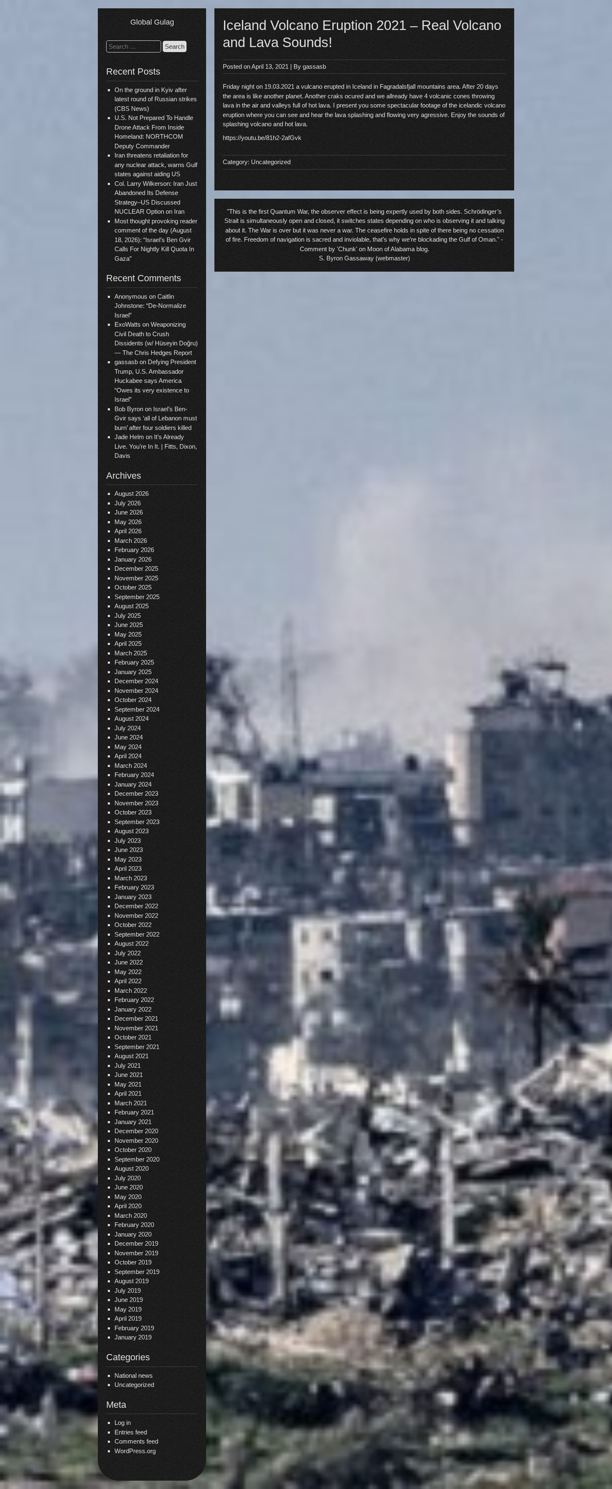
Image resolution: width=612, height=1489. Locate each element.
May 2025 (128, 634)
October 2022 (133, 924)
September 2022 (136, 934)
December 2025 (136, 568)
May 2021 (128, 1084)
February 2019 (134, 1328)
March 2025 (130, 653)
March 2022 (130, 990)
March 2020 (130, 1215)
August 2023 (131, 830)
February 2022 (134, 999)
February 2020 (134, 1224)
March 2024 (130, 765)
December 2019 (136, 1243)
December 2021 (136, 1018)
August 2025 (131, 606)
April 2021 (128, 1093)
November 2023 (136, 803)
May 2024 (128, 746)
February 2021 (134, 1112)
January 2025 (133, 671)
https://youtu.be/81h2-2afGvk (262, 137)
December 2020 (136, 1130)
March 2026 (130, 540)
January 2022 (133, 1009)
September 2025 (136, 596)
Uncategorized (134, 1384)
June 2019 (128, 1299)
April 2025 (128, 643)
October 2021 (133, 1037)
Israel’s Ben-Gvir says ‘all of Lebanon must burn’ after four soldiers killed (155, 418)
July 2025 (127, 615)
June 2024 (128, 737)
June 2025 (128, 624)
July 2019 (127, 1290)
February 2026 (134, 549)
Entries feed (130, 1432)
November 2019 (136, 1253)
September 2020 (136, 1159)
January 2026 (133, 559)
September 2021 (136, 1046)
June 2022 (128, 962)
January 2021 (133, 1121)
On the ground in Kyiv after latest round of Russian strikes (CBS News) (155, 99)
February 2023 (134, 887)
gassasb (314, 66)
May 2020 (128, 1196)
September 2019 (136, 1271)
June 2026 (128, 512)
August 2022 (131, 943)
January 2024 (133, 784)
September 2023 (136, 821)
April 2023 (128, 868)
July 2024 (127, 728)
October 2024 (133, 699)
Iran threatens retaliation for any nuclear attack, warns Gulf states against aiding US (155, 164)
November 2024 (136, 690)
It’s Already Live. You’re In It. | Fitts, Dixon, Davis (155, 446)
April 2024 (128, 755)
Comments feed (136, 1441)
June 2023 (128, 849)
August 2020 (131, 1168)
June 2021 (128, 1074)
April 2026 (128, 531)
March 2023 (130, 878)
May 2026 (128, 521)
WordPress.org (135, 1450)
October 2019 (133, 1262)
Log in (122, 1422)
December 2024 (136, 681)
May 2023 (128, 859)
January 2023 (133, 896)
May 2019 (128, 1309)
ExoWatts (127, 324)
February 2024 (134, 774)
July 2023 (127, 840)
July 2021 (127, 1065)
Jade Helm (129, 436)
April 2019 (128, 1318)
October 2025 (133, 587)
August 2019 (131, 1280)
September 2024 (136, 709)
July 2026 (127, 503)
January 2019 (133, 1337)
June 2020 (128, 1187)
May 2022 (128, 971)
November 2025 (136, 578)
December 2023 (136, 793)
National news (133, 1375)
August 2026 (131, 493)
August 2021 (131, 1055)
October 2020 (133, 1149)
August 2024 (131, 718)
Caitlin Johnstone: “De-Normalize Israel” (150, 306)
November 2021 (136, 1028)
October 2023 (133, 812)
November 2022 (136, 915)
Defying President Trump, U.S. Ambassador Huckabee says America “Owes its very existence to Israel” (155, 380)
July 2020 (127, 1178)
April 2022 (128, 980)
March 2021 (130, 1103)
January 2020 (133, 1234)
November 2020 (136, 1140)
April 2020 (128, 1205)
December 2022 (136, 905)
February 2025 (134, 662)
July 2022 (127, 953)
